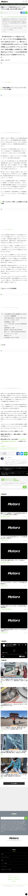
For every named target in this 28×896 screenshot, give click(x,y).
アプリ (25, 824)
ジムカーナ (23, 828)
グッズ (24, 829)
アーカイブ (19, 826)
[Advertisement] (14, 799)
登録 (25, 487)
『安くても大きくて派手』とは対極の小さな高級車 (12, 27)
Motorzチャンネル (5, 869)
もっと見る (14, 783)
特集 (2, 683)
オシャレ (15, 448)
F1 (22, 826)
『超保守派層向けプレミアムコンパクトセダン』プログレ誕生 (14, 26)
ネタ (2, 824)
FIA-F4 (11, 829)
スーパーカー (9, 828)
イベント (20, 829)
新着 (2, 854)
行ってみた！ (15, 829)
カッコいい (3, 609)
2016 (20, 828)
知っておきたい (4, 448)
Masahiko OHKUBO (10, 229)
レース (2, 831)
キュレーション (7, 826)
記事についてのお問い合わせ (14, 877)
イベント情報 (15, 828)
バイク (21, 824)
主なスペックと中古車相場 (8, 29)
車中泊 (2, 826)
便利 (4, 824)
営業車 (24, 821)
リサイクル (17, 824)
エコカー (5, 821)
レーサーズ (3, 866)
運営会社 (14, 881)
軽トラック (19, 821)
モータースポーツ (14, 821)
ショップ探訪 (4, 863)
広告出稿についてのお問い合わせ (14, 879)
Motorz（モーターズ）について (14, 875)
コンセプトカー (13, 826)
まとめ (4, 31)
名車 (2, 12)
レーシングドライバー (5, 829)
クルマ (10, 448)
